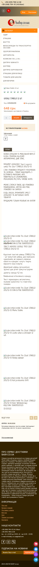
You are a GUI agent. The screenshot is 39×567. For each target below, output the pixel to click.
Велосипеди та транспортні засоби (17, 47)
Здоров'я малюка (11, 51)
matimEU (25, 128)
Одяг (5, 35)
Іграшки (7, 38)
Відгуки (4, 513)
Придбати (28, 118)
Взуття (6, 42)
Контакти (5, 520)
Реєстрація (32, 12)
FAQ (3, 515)
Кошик (16, 118)
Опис (7, 149)
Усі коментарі (7, 438)
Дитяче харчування (12, 70)
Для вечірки (8, 81)
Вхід (23, 12)
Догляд (6, 66)
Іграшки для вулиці (12, 73)
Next (35, 418)
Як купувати (30, 103)
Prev (31, 418)
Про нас (4, 505)
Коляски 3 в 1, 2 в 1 (11, 59)
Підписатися (30, 552)
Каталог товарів (7, 508)
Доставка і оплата (8, 510)
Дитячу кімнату (11, 62)
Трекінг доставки (7, 517)
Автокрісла (8, 55)
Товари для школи (12, 77)
